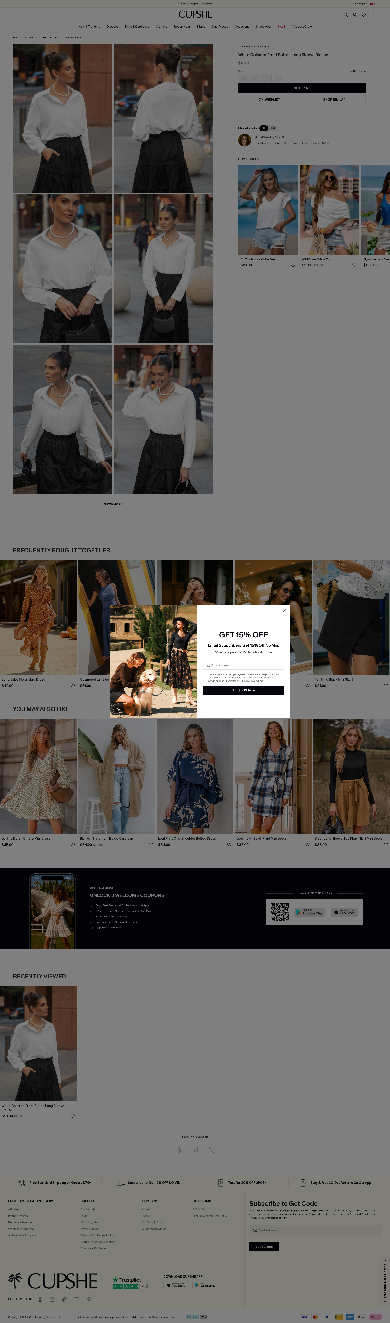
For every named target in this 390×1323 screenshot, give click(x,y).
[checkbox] (204, 674)
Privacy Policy (232, 681)
